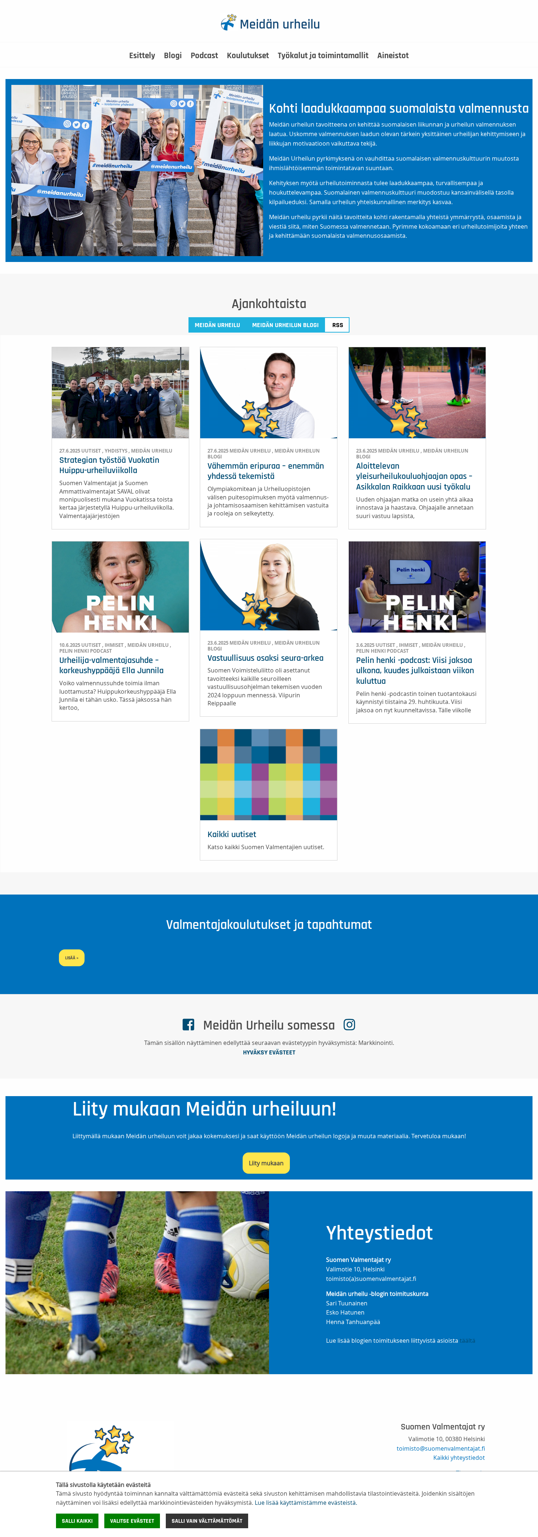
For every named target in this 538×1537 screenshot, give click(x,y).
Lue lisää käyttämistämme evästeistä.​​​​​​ (306, 1503)
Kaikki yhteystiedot (459, 1458)
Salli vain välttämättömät (207, 1521)
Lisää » (71, 958)
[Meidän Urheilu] (120, 1469)
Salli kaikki (77, 1521)
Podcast (204, 56)
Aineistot (393, 56)
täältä (467, 1341)
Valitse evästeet (132, 1521)
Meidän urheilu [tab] (217, 325)
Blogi (173, 56)
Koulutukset (248, 56)
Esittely (142, 56)
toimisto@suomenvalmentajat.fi (441, 1448)
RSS (337, 325)
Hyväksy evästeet (269, 1052)
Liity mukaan (266, 1163)
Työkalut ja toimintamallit (323, 56)
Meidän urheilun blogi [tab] (285, 325)
